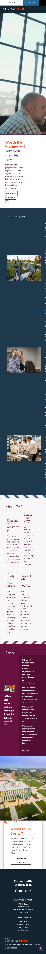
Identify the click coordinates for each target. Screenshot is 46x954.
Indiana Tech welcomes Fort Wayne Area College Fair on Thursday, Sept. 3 (29, 712)
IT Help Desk (23, 904)
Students (11, 3)
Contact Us (23, 922)
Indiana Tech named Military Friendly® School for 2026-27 (9, 707)
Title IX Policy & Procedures (23, 909)
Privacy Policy (23, 912)
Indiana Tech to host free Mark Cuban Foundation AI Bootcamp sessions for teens (30, 693)
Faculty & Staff (30, 3)
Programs (10, 197)
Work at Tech (23, 930)
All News (25, 750)
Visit (8, 201)
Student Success (23, 907)
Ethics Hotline (23, 927)
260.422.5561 (12, 948)
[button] (40, 948)
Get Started (11, 193)
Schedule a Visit (23, 924)
